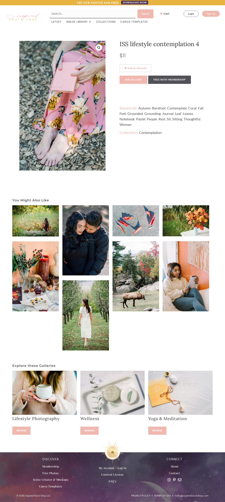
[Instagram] (169, 480)
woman (125, 124)
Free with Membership (169, 79)
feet (123, 113)
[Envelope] (179, 480)
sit (169, 119)
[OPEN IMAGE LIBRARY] (90, 21)
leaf (178, 113)
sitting (177, 119)
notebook (127, 119)
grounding (152, 113)
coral (192, 108)
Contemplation (150, 132)
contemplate (177, 108)
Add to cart (133, 79)
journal (167, 113)
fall (200, 108)
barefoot (159, 108)
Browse (21, 430)
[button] (99, 47)
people (152, 119)
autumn (144, 108)
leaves (188, 113)
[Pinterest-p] (174, 480)
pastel (140, 119)
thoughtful (192, 119)
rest (162, 119)
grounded (135, 113)
